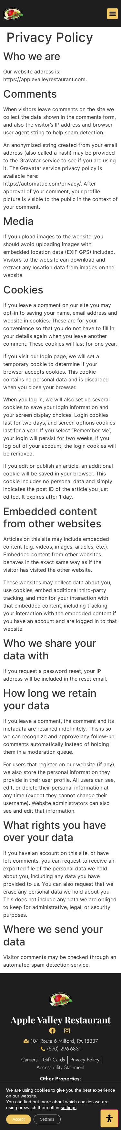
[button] (112, 13)
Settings (47, 1119)
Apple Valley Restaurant (61, 1020)
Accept (19, 1119)
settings (68, 1107)
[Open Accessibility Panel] (109, 1118)
